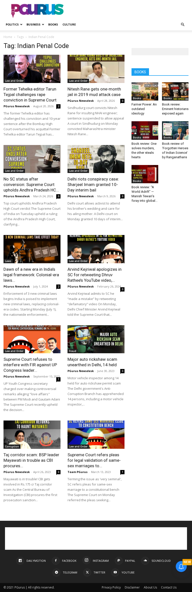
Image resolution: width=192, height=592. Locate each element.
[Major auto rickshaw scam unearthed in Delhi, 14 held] (96, 339)
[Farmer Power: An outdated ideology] (145, 91)
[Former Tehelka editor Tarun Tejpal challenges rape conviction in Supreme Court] (32, 69)
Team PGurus (78, 472)
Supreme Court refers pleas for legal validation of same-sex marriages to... (94, 460)
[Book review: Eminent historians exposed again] (175, 91)
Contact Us (168, 587)
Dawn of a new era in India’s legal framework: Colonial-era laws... (31, 275)
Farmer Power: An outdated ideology (144, 108)
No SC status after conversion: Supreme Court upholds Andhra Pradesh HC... (31, 184)
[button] (182, 24)
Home (8, 37)
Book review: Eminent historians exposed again (175, 108)
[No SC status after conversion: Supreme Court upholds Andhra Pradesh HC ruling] (32, 159)
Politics (12, 24)
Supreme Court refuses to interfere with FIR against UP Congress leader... (30, 365)
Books (53, 24)
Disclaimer (132, 587)
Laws (8, 261)
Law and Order (14, 80)
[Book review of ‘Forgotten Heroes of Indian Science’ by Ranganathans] (175, 130)
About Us (150, 587)
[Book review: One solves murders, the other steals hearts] (145, 130)
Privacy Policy (111, 587)
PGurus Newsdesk (17, 106)
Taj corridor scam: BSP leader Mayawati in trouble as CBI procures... (31, 460)
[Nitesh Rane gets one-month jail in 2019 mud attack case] (96, 69)
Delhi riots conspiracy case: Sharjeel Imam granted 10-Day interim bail (93, 184)
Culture (69, 24)
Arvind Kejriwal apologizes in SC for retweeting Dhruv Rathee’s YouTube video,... (95, 275)
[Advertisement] (129, 11)
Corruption (12, 446)
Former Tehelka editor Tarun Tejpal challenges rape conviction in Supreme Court (30, 94)
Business (33, 24)
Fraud (72, 351)
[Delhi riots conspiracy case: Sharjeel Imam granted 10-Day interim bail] (96, 159)
